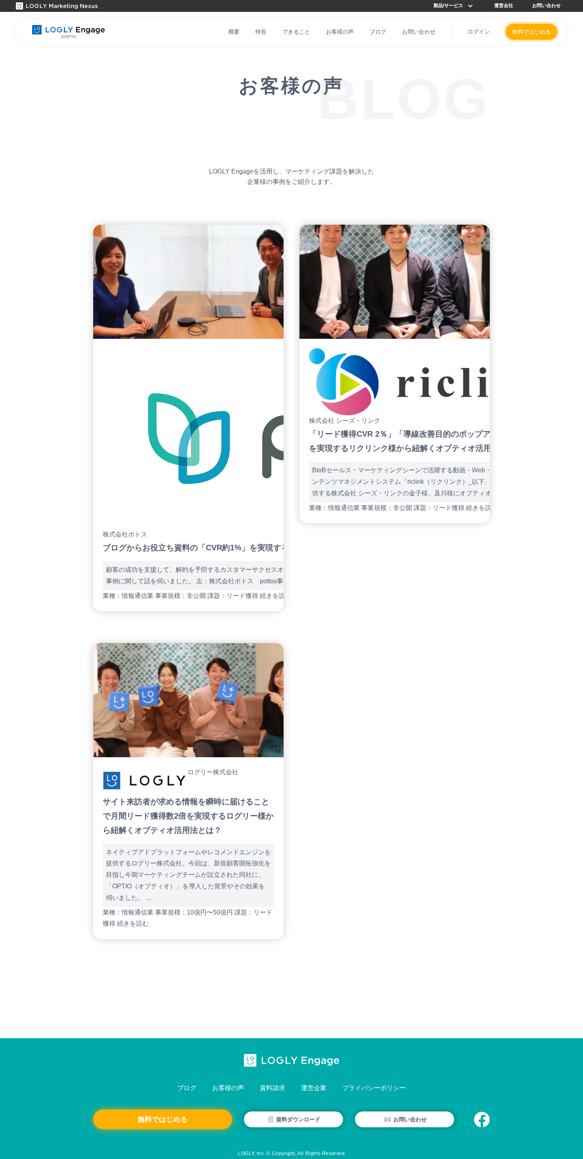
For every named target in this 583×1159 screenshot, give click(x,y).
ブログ (378, 32)
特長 (261, 32)
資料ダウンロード (298, 1119)
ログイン (479, 32)
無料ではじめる (531, 32)
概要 (234, 32)
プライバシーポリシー (374, 1088)
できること (296, 32)
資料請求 (272, 1088)
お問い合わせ (546, 5)
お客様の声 (340, 32)
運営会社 (503, 5)
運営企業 (313, 1088)
